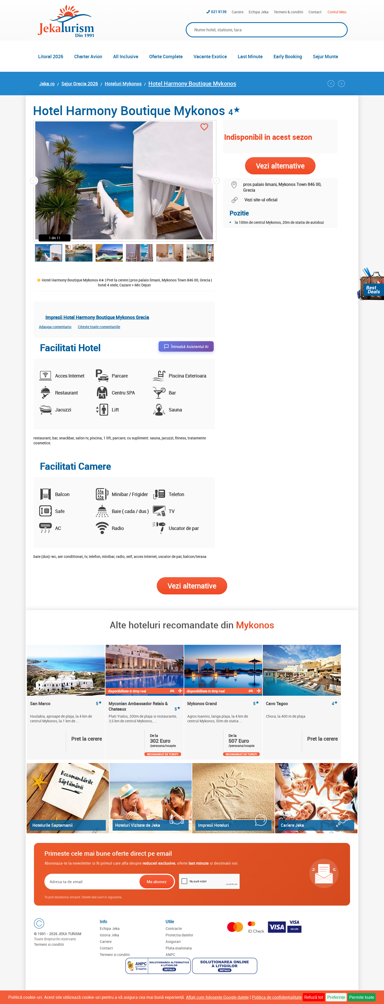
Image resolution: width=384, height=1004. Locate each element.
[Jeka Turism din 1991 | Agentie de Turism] (65, 35)
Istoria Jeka (109, 934)
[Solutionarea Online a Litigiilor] (225, 966)
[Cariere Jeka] (316, 798)
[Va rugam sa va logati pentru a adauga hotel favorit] (204, 127)
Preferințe (336, 997)
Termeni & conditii (288, 11)
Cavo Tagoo (302, 703)
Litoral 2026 (50, 56)
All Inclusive (125, 56)
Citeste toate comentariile (99, 326)
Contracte (174, 928)
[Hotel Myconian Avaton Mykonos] (341, 83)
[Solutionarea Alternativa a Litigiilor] (158, 966)
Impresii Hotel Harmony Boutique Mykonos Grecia (97, 317)
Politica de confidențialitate (277, 997)
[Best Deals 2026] (370, 284)
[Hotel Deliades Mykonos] (331, 83)
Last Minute (250, 56)
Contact (315, 11)
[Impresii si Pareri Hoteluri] (233, 798)
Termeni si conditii (49, 944)
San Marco (66, 703)
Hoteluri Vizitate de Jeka (137, 825)
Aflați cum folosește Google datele (217, 997)
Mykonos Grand (223, 703)
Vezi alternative (192, 585)
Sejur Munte (325, 56)
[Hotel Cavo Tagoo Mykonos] (302, 670)
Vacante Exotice (210, 56)
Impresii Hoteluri (213, 825)
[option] (66, 702)
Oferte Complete (166, 56)
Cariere (237, 11)
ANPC (170, 954)
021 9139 (218, 11)
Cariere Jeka (292, 825)
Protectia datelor (179, 934)
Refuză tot (313, 997)
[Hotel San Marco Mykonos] (66, 670)
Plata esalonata (179, 948)
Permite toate (361, 997)
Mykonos (255, 624)
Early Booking (288, 56)
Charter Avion (88, 56)
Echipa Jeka (259, 11)
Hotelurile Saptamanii (52, 825)
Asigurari (173, 941)
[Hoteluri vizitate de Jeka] (150, 798)
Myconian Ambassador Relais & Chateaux (145, 706)
